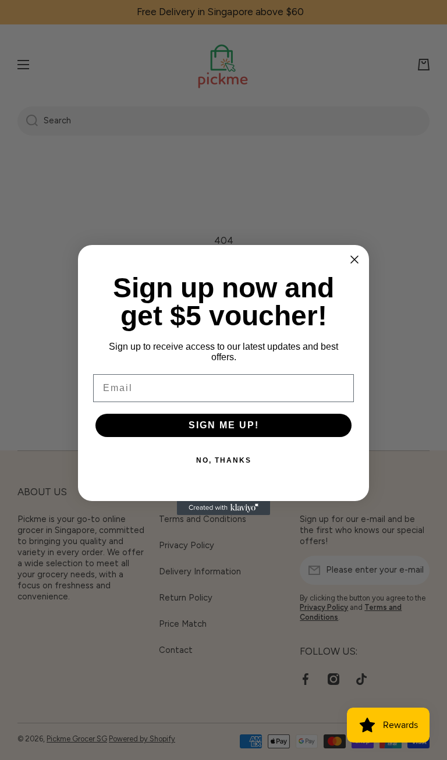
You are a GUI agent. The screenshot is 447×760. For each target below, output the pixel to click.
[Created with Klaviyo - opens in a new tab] (223, 508)
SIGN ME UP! (224, 425)
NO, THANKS (223, 460)
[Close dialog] (354, 259)
